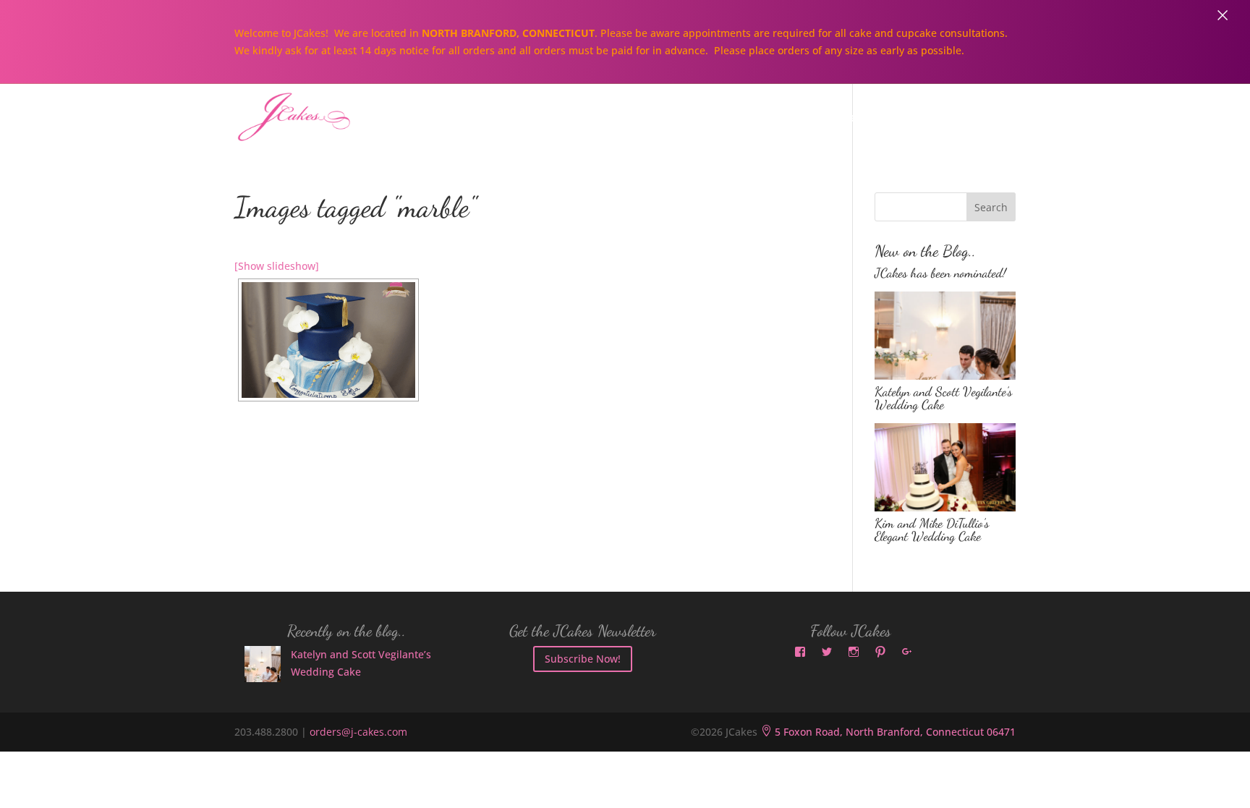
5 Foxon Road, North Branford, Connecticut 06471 (888, 732)
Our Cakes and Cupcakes (700, 118)
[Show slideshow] (276, 266)
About (574, 118)
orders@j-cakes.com (358, 732)
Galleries (836, 118)
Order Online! (939, 118)
